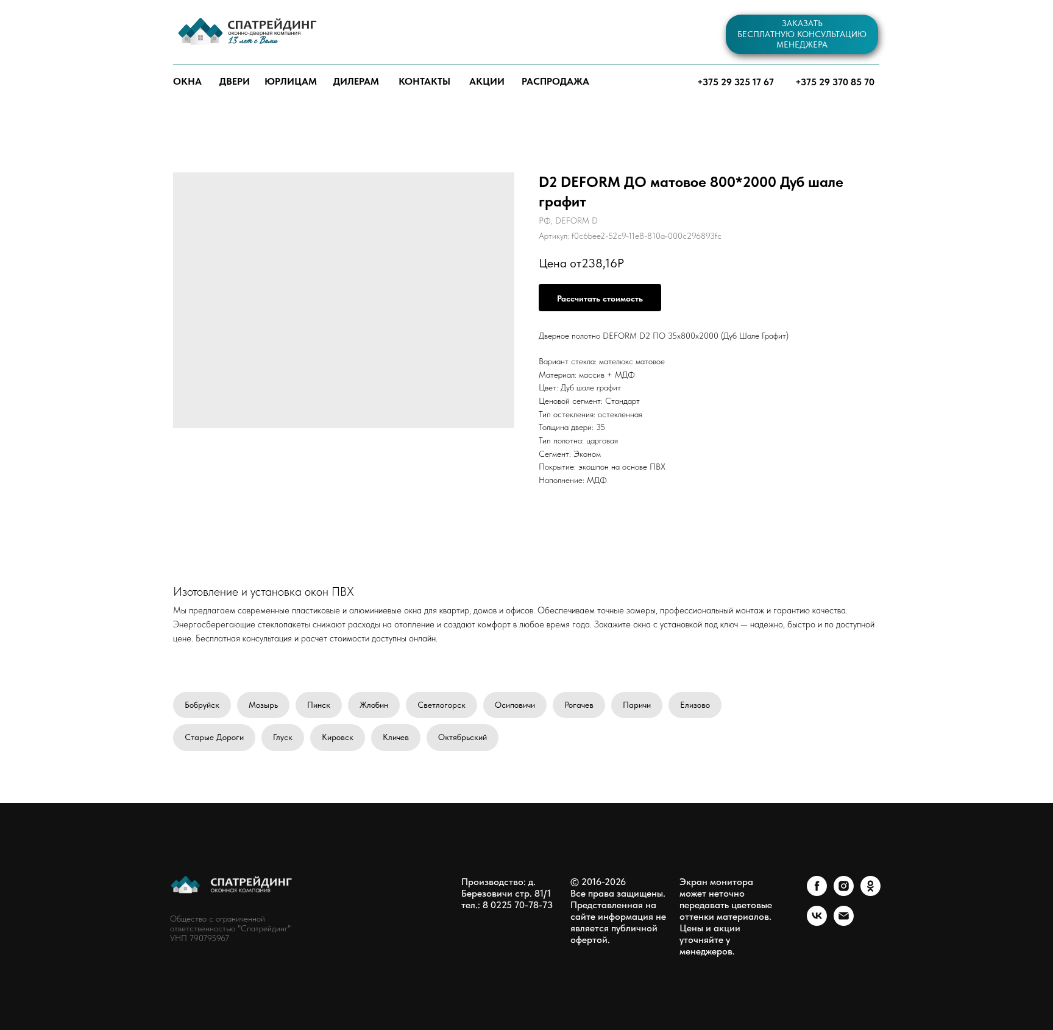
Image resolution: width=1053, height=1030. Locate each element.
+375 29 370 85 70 (834, 82)
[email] (844, 922)
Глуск (282, 737)
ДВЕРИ (234, 81)
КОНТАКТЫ (424, 81)
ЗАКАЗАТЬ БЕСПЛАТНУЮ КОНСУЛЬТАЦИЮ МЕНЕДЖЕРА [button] (802, 33)
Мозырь (263, 705)
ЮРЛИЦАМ (290, 81)
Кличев (396, 737)
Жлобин (374, 705)
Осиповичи (515, 705)
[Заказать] (600, 297)
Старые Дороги (214, 737)
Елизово (695, 705)
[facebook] (817, 892)
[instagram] (844, 892)
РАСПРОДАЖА (555, 81)
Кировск (337, 737)
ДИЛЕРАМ (356, 81)
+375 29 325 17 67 (735, 82)
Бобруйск (202, 705)
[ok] (870, 892)
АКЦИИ (487, 81)
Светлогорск (441, 705)
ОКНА (187, 81)
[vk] (817, 922)
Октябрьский (462, 737)
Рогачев (579, 705)
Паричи (637, 705)
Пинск (318, 705)
